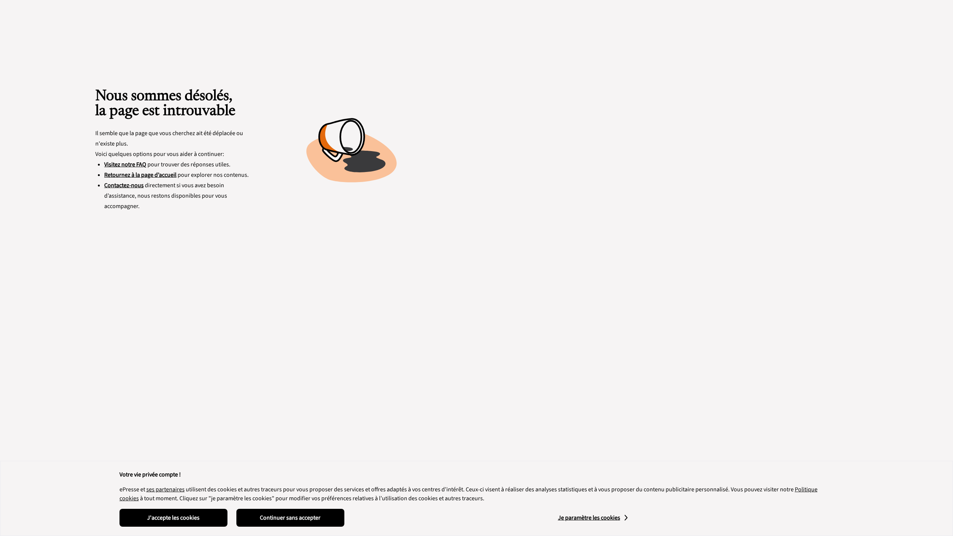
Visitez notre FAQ (125, 164)
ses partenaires (165, 489)
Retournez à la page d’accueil (140, 175)
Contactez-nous (124, 185)
